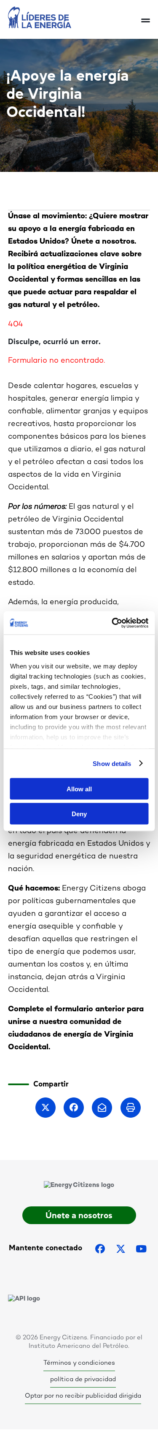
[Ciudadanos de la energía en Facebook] (100, 1249)
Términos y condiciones (79, 1363)
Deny (79, 813)
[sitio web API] (24, 1299)
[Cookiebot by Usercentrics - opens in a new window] (112, 622)
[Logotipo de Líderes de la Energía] (75, 17)
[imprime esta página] (131, 1107)
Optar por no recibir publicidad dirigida (83, 1396)
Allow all (79, 789)
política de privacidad (83, 1379)
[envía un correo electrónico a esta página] (102, 1107)
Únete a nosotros (79, 1215)
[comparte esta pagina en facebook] (74, 1107)
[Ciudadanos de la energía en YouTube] (141, 1249)
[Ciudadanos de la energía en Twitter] (120, 1249)
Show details (112, 763)
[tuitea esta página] (45, 1107)
